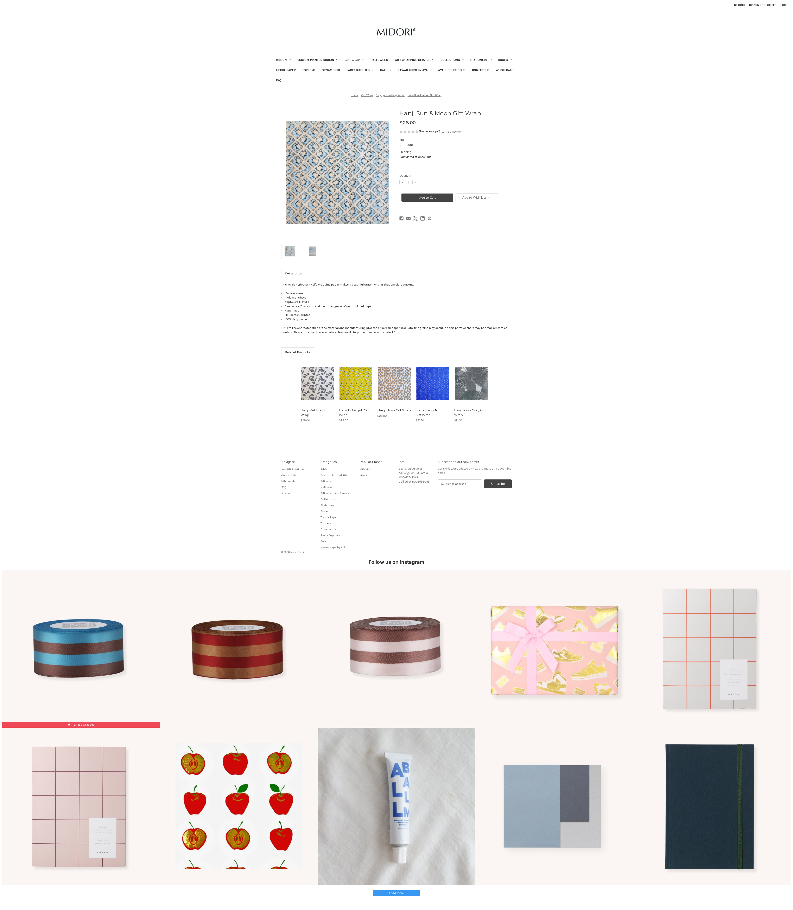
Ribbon (281, 60)
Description (293, 273)
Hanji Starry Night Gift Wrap (430, 412)
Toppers (308, 70)
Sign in (754, 5)
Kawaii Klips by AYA (413, 70)
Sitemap (286, 493)
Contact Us (480, 70)
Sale (383, 70)
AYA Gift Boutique (451, 70)
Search (739, 5)
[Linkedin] (422, 218)
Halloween (379, 60)
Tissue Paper (286, 70)
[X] (415, 218)
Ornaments (331, 70)
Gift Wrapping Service (412, 60)
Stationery (479, 60)
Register (770, 5)
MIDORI (365, 469)
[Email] (408, 218)
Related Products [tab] (297, 352)
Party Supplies (358, 70)
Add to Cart (356, 387)
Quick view (314, 380)
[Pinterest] (429, 218)
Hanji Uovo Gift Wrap (394, 410)
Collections (450, 60)
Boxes (503, 60)
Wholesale (504, 70)
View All (364, 475)
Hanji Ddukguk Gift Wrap (354, 412)
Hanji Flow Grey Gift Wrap (470, 412)
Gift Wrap (352, 60)
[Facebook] (401, 218)
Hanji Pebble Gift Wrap (314, 412)
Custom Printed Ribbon (315, 60)
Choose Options (318, 387)
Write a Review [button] (451, 131)
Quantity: (405, 175)
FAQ (278, 80)
